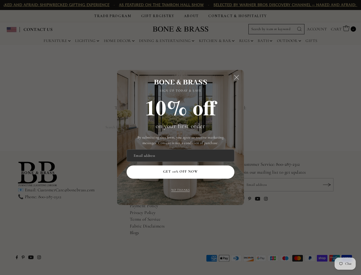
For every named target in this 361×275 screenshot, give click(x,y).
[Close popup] (236, 77)
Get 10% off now (180, 171)
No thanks (180, 190)
